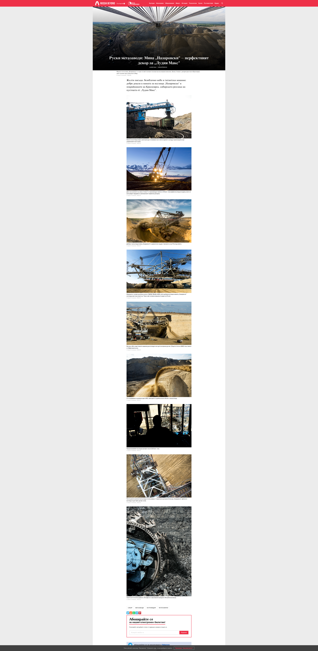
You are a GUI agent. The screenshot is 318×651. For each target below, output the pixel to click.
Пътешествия (208, 3)
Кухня (200, 3)
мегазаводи (139, 608)
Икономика (160, 3)
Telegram (166, 645)
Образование (169, 3)
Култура (152, 3)
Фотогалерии (163, 608)
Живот (178, 3)
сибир (130, 608)
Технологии (193, 3)
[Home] (97, 3)
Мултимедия (151, 608)
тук (155, 648)
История (184, 3)
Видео (217, 3)
